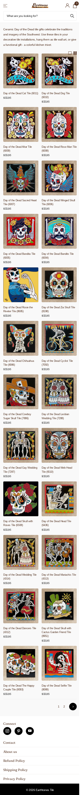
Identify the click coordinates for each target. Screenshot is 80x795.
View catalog (5, 5)
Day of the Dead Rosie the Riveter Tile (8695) (18, 309)
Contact (9, 742)
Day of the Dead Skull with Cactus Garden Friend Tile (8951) (56, 632)
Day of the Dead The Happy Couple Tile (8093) (18, 687)
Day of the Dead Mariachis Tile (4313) (59, 576)
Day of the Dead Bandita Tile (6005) (19, 255)
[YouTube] (30, 731)
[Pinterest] (19, 731)
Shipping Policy (15, 770)
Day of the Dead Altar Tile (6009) (17, 148)
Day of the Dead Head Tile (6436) (56, 523)
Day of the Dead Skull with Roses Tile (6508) (18, 523)
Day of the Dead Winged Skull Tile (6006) (58, 202)
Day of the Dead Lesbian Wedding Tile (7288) (55, 416)
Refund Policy (14, 761)
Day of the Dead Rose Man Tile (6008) (59, 148)
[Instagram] (7, 731)
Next (73, 706)
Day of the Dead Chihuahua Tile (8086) (18, 362)
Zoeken (72, 15)
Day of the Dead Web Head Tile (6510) (57, 469)
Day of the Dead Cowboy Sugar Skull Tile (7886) (17, 416)
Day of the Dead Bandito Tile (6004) (58, 255)
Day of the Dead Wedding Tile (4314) (20, 576)
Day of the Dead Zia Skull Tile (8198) (58, 309)
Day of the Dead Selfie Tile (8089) (56, 687)
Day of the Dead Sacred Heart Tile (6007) (20, 202)
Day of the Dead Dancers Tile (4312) (19, 630)
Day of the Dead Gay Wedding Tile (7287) (20, 469)
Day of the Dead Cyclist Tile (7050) (57, 362)
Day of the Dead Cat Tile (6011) (20, 93)
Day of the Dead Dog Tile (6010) (56, 95)
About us (10, 752)
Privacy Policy (14, 779)
